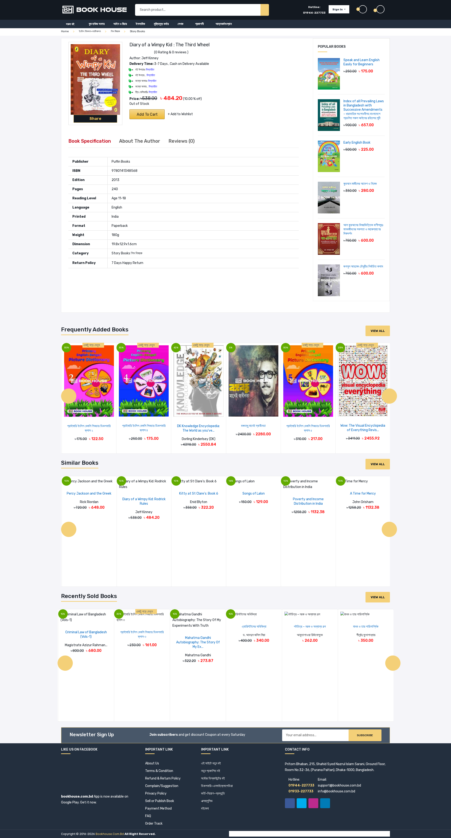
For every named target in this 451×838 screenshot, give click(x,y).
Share (95, 118)
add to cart (147, 114)
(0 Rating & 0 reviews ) (171, 52)
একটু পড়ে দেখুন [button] (92, 345)
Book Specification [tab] (89, 141)
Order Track (154, 824)
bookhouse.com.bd (110, 834)
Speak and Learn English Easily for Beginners (361, 62)
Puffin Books (121, 162)
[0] (383, 9)
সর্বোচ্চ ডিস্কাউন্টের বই (213, 778)
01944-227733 (314, 12)
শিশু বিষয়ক (115, 31)
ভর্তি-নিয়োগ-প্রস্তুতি (213, 793)
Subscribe (365, 735)
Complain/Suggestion (161, 786)
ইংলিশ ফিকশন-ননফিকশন (90, 31)
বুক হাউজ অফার (97, 24)
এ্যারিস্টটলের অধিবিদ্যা (254, 627)
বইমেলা (205, 808)
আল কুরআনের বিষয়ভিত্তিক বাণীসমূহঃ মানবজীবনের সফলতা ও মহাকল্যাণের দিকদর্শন (363, 229)
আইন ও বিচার (120, 24)
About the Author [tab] (139, 141)
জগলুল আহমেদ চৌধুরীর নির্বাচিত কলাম (363, 266)
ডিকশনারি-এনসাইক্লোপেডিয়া (217, 786)
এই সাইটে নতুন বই (211, 763)
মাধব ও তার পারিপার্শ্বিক (365, 627)
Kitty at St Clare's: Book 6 (198, 494)
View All (378, 331)
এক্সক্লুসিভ (207, 801)
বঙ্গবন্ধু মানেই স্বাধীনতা (253, 426)
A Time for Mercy (363, 494)
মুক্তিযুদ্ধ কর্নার (161, 24)
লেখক (180, 24)
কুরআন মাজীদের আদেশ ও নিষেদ (360, 184)
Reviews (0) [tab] (181, 141)
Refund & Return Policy (163, 778)
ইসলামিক (140, 24)
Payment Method (158, 808)
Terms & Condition (159, 771)
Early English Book (356, 143)
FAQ (148, 816)
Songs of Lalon (253, 494)
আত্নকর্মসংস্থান (224, 24)
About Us (152, 763)
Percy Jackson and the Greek (89, 494)
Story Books (137, 31)
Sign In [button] (337, 9)
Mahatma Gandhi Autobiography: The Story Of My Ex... (198, 642)
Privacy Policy (156, 793)
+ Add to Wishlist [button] (180, 114)
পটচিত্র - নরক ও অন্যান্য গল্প (310, 627)
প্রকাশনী (199, 24)
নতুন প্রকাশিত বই (210, 771)
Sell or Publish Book (159, 801)
